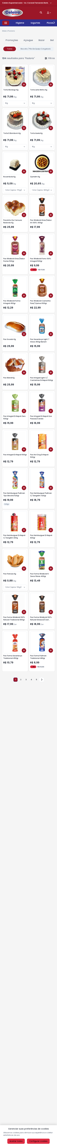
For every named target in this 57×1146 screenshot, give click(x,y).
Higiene (20, 22)
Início (4, 31)
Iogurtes (35, 22)
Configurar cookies (38, 1141)
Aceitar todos (16, 1141)
